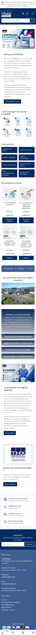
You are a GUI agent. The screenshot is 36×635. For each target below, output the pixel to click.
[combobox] (18, 20)
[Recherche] (32, 20)
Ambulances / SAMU (7, 150)
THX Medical (20, 624)
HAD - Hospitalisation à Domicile (8, 173)
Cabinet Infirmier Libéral (25, 165)
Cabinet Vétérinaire (9, 165)
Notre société (6, 607)
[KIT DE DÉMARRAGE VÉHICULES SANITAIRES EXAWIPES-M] (26, 194)
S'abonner (29, 544)
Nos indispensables (8, 605)
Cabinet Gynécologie (24, 157)
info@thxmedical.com (8, 584)
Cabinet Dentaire (26, 150)
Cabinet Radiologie (9, 157)
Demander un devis (8, 610)
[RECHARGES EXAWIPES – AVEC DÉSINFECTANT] (9, 232)
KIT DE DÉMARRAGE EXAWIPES (9, 204)
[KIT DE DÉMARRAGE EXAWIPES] (9, 194)
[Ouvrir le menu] (32, 13)
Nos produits (9, 433)
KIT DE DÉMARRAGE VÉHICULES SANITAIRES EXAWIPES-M (26, 205)
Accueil (4, 600)
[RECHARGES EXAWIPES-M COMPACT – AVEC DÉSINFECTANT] (26, 232)
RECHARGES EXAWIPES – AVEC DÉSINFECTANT (10, 243)
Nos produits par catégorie (10, 602)
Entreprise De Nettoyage (24, 173)
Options (9, 258)
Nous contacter (10, 484)
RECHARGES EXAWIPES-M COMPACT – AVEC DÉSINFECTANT (26, 244)
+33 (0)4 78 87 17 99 (8, 577)
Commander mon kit (12, 101)
